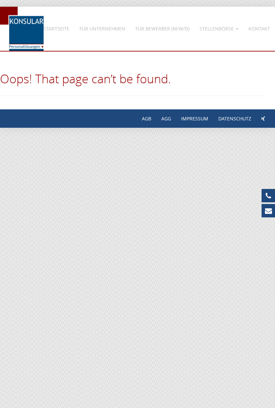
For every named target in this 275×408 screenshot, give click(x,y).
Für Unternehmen (102, 28)
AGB (146, 118)
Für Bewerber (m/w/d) (162, 28)
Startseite (56, 28)
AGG (166, 118)
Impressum (194, 118)
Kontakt (259, 28)
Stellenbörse (217, 28)
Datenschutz (234, 118)
